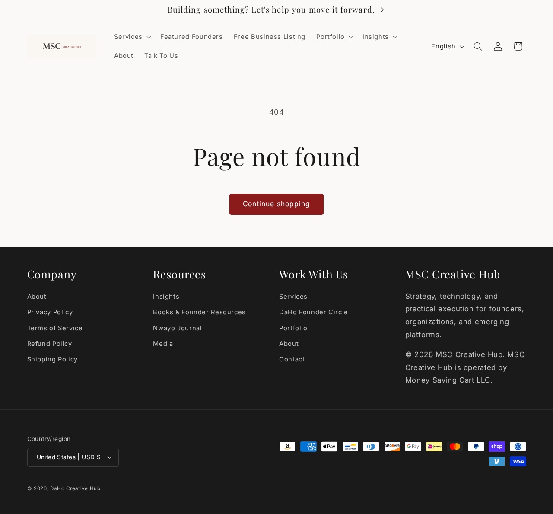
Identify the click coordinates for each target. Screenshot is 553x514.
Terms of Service (55, 328)
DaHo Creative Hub (75, 488)
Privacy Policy (50, 312)
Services (293, 296)
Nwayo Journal (177, 328)
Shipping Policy (52, 359)
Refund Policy (49, 344)
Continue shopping (276, 204)
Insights (166, 296)
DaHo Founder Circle (313, 312)
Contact (292, 359)
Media (163, 344)
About (37, 296)
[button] (131, 36)
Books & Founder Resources (199, 312)
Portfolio (293, 328)
